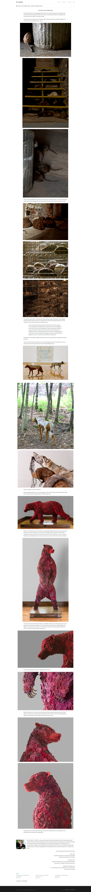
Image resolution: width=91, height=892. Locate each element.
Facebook (72, 889)
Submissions (64, 2)
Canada (18, 881)
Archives (58, 2)
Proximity (19, 2)
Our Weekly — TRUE (71, 2)
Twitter (66, 889)
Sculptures (24, 881)
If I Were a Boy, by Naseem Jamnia (61, 875)
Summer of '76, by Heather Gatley (42, 875)
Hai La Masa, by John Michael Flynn (22, 875)
